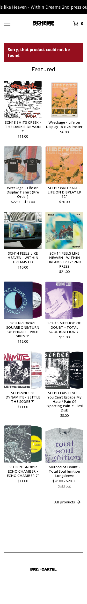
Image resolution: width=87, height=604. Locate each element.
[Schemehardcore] (43, 23)
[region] (43, 7)
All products (64, 502)
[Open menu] (7, 24)
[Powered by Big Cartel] (43, 569)
